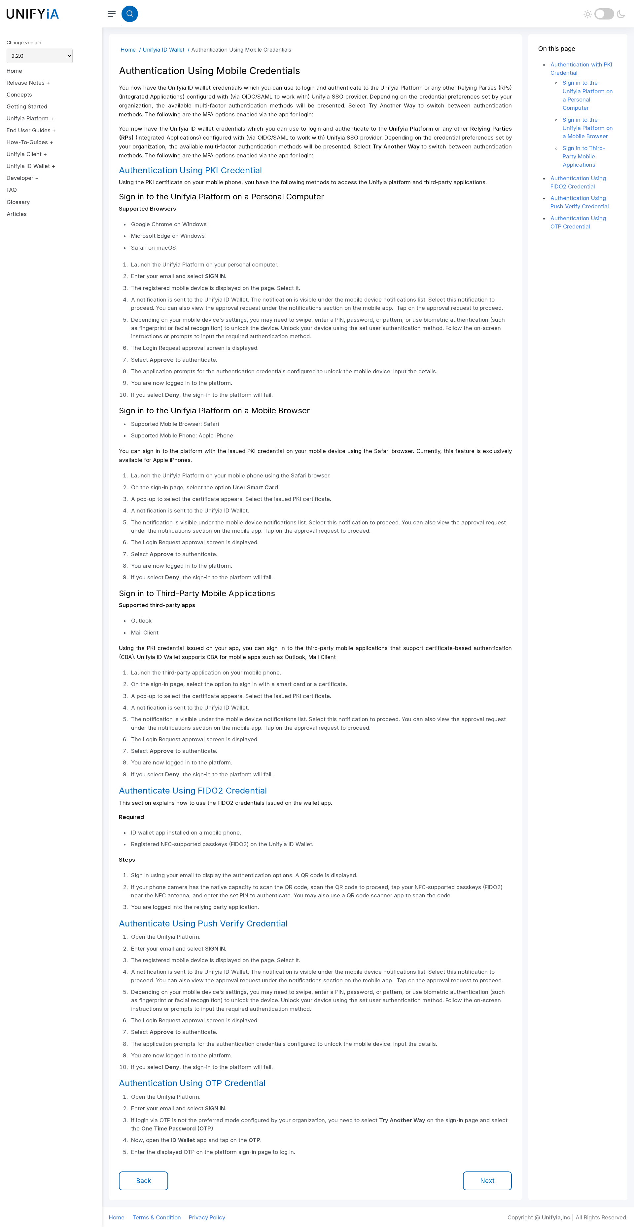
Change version (24, 42)
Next (487, 1181)
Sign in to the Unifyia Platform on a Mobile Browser (588, 128)
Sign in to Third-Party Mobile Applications (584, 156)
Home (128, 49)
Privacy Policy (207, 1217)
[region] (51, 613)
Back (143, 1181)
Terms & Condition (156, 1217)
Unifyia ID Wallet (163, 49)
